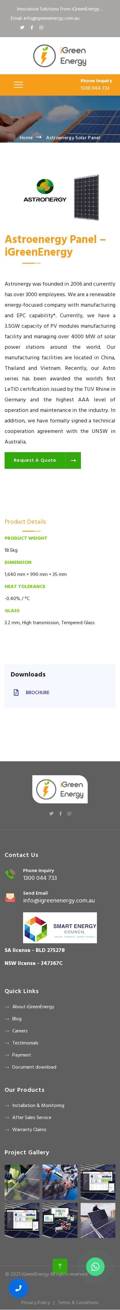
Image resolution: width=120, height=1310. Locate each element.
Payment (21, 1055)
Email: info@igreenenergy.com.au (45, 19)
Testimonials (25, 1043)
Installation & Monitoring (38, 1105)
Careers (20, 1031)
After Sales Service (31, 1118)
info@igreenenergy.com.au (59, 901)
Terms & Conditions (78, 1303)
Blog (17, 1019)
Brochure (37, 693)
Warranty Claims (29, 1130)
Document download (34, 1067)
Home (26, 138)
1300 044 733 (95, 88)
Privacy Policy (36, 1303)
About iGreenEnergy (33, 1007)
